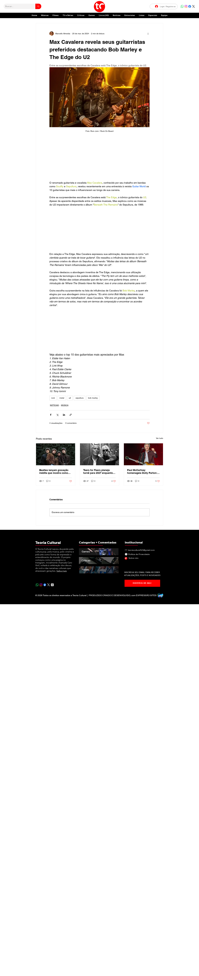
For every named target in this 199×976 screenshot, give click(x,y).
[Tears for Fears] (99, 454)
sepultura (80, 398)
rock (53, 398)
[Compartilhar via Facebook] (50, 414)
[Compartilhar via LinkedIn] (64, 414)
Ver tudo (159, 438)
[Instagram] (186, 6)
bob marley (93, 398)
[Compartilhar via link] (70, 414)
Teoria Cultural (48, 542)
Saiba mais (61, 571)
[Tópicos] (52, 585)
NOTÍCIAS (54, 405)
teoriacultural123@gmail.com (141, 550)
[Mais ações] (148, 33)
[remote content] (99, 158)
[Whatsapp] (182, 6)
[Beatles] (55, 454)
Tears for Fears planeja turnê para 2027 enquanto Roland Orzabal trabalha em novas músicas (99, 471)
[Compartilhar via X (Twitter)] (57, 414)
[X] (193, 6)
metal (61, 398)
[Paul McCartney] (143, 454)
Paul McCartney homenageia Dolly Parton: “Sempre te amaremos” (142, 471)
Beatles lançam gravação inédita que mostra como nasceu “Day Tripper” (53, 471)
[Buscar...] (38, 6)
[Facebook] (190, 6)
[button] (152, 15)
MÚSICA (64, 405)
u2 (70, 398)
